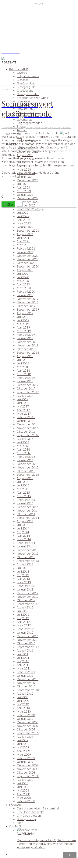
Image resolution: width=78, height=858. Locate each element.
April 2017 (23, 410)
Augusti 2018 (25, 356)
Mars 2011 (24, 668)
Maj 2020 (23, 280)
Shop (20, 822)
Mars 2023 (24, 191)
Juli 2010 (22, 697)
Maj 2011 (23, 661)
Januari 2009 (25, 761)
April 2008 (23, 794)
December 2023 (27, 180)
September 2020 (28, 266)
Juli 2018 (22, 359)
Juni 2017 (23, 402)
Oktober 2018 (26, 349)
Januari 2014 (25, 546)
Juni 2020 (23, 277)
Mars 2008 (24, 797)
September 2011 (28, 647)
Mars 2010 (24, 711)
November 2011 (27, 639)
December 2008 (27, 765)
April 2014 (23, 535)
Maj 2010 (23, 704)
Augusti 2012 (25, 607)
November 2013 (27, 553)
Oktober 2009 (26, 729)
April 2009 (23, 751)
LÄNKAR (15, 804)
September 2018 (28, 352)
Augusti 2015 (25, 478)
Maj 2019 (23, 323)
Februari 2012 (26, 629)
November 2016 (27, 428)
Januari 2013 (25, 589)
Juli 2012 (22, 611)
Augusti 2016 (25, 438)
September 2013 (28, 560)
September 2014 (28, 517)
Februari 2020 (26, 291)
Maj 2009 (23, 747)
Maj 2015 (23, 489)
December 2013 (27, 550)
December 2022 (27, 198)
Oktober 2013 (26, 557)
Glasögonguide (26, 87)
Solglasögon (24, 119)
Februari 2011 (26, 672)
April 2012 (23, 621)
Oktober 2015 (26, 471)
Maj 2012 (23, 618)
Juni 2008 (23, 786)
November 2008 (27, 769)
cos (19, 133)
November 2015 (27, 467)
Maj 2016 (23, 446)
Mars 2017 (24, 413)
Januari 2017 (25, 420)
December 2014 (27, 507)
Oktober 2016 (26, 431)
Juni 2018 (23, 363)
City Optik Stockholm (30, 812)
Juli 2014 (22, 524)
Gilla (10, 204)
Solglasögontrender (29, 122)
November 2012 (27, 596)
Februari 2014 (26, 542)
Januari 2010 (25, 718)
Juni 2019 (23, 320)
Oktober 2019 (26, 306)
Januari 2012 (25, 632)
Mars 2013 (24, 582)
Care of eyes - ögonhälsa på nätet (38, 808)
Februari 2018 (26, 377)
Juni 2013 (23, 571)
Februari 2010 (26, 715)
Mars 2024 (24, 169)
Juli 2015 (22, 481)
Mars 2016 (24, 453)
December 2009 (27, 722)
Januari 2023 (25, 194)
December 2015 (27, 463)
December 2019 (27, 298)
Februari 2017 (26, 417)
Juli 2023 (22, 184)
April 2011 (23, 664)
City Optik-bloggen (29, 815)
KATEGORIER (18, 69)
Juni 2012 (23, 614)
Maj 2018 (23, 367)
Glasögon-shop (26, 819)
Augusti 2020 (25, 270)
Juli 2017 (22, 399)
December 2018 (27, 341)
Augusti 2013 (25, 564)
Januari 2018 (25, 381)
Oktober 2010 (26, 686)
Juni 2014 (23, 528)
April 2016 (23, 449)
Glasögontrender (28, 94)
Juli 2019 (22, 316)
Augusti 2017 (25, 395)
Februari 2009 (26, 758)
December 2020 (27, 255)
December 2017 (27, 384)
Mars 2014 (24, 539)
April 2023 (23, 187)
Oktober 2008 (26, 772)
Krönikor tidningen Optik (32, 97)
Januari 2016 (25, 460)
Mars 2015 (24, 496)
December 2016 (27, 424)
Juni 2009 (23, 743)
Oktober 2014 (26, 514)
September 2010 (28, 690)
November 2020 (27, 259)
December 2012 (27, 593)
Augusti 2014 (25, 521)
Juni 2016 (23, 442)
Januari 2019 (25, 338)
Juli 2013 (22, 568)
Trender (22, 130)
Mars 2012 (24, 625)
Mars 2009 (24, 754)
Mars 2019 (24, 331)
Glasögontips (25, 90)
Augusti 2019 (25, 313)
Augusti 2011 (25, 650)
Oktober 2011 (26, 643)
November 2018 (27, 345)
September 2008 (28, 776)
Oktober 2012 (26, 600)
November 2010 (27, 682)
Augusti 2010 (25, 693)
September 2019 (28, 309)
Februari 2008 (26, 801)
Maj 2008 (23, 790)
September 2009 (28, 733)
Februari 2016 (26, 456)
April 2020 (23, 284)
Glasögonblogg (26, 83)
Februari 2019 (26, 334)
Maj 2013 (23, 575)
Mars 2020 (24, 288)
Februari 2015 (26, 499)
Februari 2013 (26, 585)
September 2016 (28, 435)
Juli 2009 (22, 740)
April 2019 (23, 327)
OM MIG (15, 826)
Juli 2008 (22, 783)
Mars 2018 (24, 374)
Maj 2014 (23, 532)
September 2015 (28, 474)
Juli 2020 (22, 273)
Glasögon (23, 79)
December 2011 (27, 636)
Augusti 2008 (25, 779)
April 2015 (23, 492)
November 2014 (27, 510)
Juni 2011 (23, 657)
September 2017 (28, 392)
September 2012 (28, 603)
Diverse (22, 72)
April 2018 (23, 370)
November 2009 (27, 725)
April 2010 (23, 708)
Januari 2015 (25, 503)
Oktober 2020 (26, 262)
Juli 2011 (22, 654)
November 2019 (27, 302)
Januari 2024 (25, 176)
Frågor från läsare (28, 76)
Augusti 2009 (25, 736)
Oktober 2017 (26, 388)
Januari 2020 (25, 295)
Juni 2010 (23, 700)
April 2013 (23, 578)
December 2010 (27, 679)
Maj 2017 (23, 406)
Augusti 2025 (25, 155)
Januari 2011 (25, 675)
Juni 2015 (23, 485)
